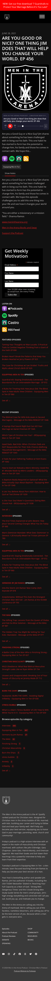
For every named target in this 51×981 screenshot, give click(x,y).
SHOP (30, 928)
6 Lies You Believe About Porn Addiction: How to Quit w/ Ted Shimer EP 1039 (24, 493)
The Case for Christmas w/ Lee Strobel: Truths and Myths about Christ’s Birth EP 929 (25, 366)
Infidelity (7, 766)
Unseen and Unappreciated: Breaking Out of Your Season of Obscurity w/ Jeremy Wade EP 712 (24, 677)
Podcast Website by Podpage (25, 971)
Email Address (11, 265)
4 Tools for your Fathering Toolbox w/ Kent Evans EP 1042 (24, 460)
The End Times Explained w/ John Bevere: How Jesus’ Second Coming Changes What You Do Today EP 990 (25, 524)
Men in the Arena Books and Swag (19, 227)
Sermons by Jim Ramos (13, 583)
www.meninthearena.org (14, 222)
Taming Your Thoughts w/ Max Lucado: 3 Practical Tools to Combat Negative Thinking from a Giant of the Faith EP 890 (25, 347)
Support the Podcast (12, 233)
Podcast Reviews (9, 936)
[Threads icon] (25, 954)
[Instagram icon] (8, 954)
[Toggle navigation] (42, 17)
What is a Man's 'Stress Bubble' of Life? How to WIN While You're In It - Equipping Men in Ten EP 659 (25, 711)
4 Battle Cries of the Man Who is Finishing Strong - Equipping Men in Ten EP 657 (25, 653)
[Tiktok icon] (14, 954)
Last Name (9, 281)
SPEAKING (6, 943)
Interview (7, 516)
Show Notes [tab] (10, 173)
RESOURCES (32, 936)
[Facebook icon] (19, 954)
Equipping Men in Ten (13, 374)
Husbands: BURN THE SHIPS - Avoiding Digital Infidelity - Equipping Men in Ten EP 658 (23, 697)
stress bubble (9, 705)
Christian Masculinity (13, 661)
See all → (6, 400)
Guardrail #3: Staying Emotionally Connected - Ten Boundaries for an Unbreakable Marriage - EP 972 (25, 381)
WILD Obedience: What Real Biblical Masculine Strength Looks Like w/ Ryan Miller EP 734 (23, 668)
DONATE (5, 940)
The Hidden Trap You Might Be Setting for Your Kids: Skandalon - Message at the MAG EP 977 (23, 633)
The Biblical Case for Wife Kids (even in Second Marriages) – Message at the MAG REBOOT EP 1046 (25, 418)
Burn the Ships (10, 691)
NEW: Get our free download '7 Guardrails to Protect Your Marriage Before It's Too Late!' (25, 5)
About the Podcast (9, 932)
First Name (9, 273)
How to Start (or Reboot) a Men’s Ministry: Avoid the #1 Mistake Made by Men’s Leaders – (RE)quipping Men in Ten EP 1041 (25, 471)
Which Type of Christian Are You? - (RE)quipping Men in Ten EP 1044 (24, 436)
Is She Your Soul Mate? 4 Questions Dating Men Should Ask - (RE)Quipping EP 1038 (23, 502)
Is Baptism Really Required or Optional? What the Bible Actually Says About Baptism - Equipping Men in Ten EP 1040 (25, 482)
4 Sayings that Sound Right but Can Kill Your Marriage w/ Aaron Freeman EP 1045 (22, 427)
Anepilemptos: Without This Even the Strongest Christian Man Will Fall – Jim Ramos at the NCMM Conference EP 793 (24, 600)
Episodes (5, 928)
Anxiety (7, 761)
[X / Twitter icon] (30, 954)
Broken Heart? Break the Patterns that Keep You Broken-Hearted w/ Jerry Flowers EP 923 (24, 357)
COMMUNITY (33, 932)
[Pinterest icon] (36, 954)
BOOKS (30, 940)
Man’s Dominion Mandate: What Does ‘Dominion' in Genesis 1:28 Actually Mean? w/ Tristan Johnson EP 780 (25, 535)
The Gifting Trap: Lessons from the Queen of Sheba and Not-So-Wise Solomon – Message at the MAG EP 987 (25, 623)
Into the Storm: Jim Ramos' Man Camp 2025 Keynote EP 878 (21, 589)
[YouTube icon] (3, 954)
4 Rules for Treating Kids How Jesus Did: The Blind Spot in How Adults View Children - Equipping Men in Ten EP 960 (25, 391)
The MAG (6, 615)
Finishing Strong (11, 647)
